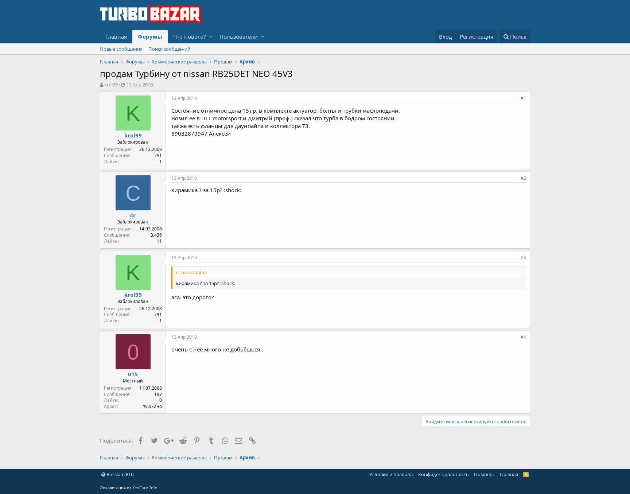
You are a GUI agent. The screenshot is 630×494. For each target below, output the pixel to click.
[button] (210, 36)
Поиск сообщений (169, 49)
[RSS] (526, 474)
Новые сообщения (121, 49)
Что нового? (189, 36)
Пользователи (238, 36)
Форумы (150, 36)
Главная (116, 36)
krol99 (111, 84)
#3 (523, 257)
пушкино (152, 406)
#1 (523, 98)
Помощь (484, 474)
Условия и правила (391, 474)
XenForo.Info (145, 487)
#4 (523, 337)
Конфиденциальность (443, 474)
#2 (523, 178)
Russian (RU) (119, 474)
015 (133, 374)
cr (133, 215)
